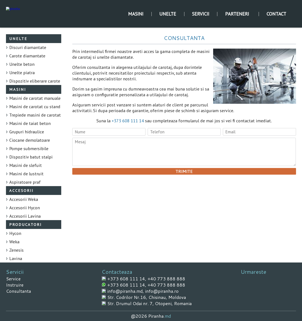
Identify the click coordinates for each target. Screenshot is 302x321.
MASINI (135, 14)
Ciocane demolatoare (29, 140)
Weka (14, 242)
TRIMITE (184, 171)
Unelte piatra (22, 73)
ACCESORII (21, 190)
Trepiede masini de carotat (35, 115)
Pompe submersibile (28, 148)
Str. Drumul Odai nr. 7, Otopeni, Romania (149, 303)
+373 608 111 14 (128, 121)
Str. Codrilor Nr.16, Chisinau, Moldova (146, 297)
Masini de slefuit (25, 165)
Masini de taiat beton (30, 123)
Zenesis (16, 250)
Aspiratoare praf (25, 182)
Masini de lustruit (26, 174)
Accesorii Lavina (25, 216)
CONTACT (276, 14)
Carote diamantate (27, 56)
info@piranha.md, (126, 291)
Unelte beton (21, 64)
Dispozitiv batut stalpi (31, 157)
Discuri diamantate (27, 47)
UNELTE (167, 14)
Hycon (15, 233)
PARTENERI (237, 14)
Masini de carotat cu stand (34, 107)
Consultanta (18, 291)
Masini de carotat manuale (35, 98)
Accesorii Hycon (24, 208)
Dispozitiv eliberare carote (34, 81)
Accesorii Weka (23, 199)
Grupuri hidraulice (26, 132)
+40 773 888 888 (166, 279)
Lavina (15, 258)
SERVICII (200, 14)
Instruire (14, 285)
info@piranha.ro (162, 291)
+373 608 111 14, (127, 279)
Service (13, 279)
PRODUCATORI (25, 224)
